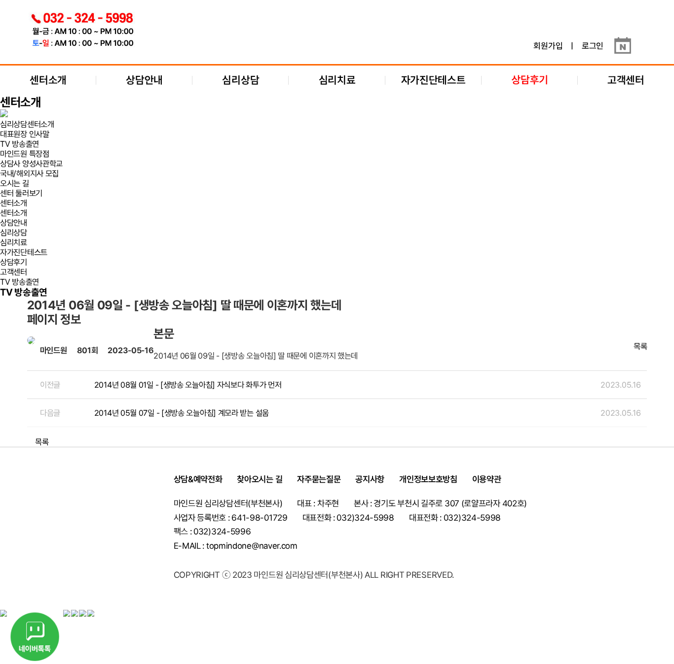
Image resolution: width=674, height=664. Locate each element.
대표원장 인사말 (24, 134)
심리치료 (337, 80)
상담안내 (144, 80)
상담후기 (13, 262)
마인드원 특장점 (24, 154)
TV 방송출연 (19, 144)
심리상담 (240, 80)
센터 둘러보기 (21, 193)
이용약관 (486, 479)
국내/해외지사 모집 (29, 173)
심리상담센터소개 (27, 124)
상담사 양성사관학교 (31, 163)
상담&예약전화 (198, 479)
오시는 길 (14, 183)
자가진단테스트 (433, 80)
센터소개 (48, 80)
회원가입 (547, 46)
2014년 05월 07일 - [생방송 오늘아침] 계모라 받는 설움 (181, 413)
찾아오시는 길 (259, 479)
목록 (639, 346)
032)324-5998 (472, 518)
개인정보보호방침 (428, 479)
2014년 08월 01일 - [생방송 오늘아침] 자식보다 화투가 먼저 (188, 385)
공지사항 (369, 479)
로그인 (592, 46)
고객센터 (625, 80)
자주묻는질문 (318, 479)
